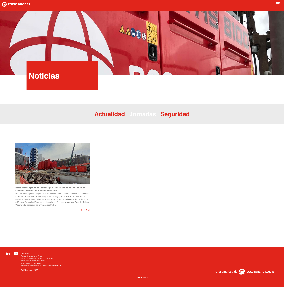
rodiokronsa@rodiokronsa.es (31, 265)
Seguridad (175, 113)
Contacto (25, 253)
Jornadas (142, 113)
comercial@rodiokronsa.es (52, 265)
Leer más (85, 209)
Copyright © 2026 (142, 277)
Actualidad (109, 113)
